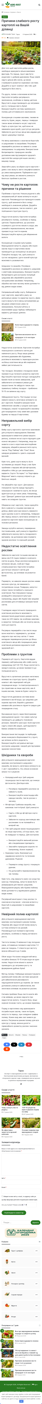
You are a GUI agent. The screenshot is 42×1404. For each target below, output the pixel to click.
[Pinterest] (29, 1045)
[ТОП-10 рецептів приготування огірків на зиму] (31, 1100)
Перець (24, 1035)
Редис (4, 1038)
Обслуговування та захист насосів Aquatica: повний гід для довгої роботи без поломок (27, 1353)
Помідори (32, 1035)
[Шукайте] (39, 5)
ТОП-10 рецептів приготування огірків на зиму (30, 1110)
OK (21, 1401)
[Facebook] (7, 1045)
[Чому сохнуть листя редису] (11, 1100)
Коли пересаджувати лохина (26, 1341)
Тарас (18, 34)
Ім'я (4, 1178)
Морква (18, 1035)
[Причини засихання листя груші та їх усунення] (7, 1364)
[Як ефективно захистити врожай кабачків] (11, 1123)
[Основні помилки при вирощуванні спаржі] (31, 1123)
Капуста (11, 1035)
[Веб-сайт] (21, 1084)
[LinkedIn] (21, 1045)
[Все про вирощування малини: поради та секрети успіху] (7, 1334)
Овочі (19, 12)
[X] (14, 1045)
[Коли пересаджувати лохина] (7, 1344)
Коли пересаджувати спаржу (27, 325)
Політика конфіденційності (31, 1391)
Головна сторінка (9, 12)
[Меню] (3, 5)
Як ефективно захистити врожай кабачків (9, 1132)
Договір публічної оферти (11, 1391)
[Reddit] (7, 1049)
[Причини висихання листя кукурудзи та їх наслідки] (7, 337)
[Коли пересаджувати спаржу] (7, 327)
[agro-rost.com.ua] (13, 5)
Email (4, 1187)
